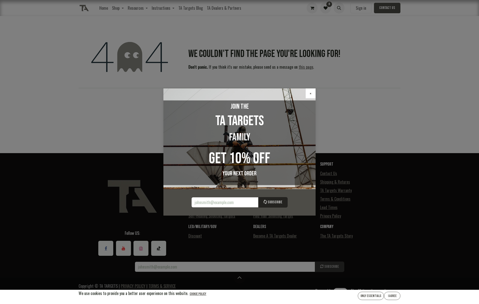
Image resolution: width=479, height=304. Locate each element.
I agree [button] (392, 296)
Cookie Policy (198, 294)
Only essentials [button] (370, 296)
